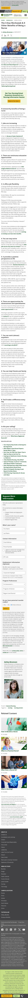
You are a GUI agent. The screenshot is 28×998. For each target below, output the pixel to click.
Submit (6, 608)
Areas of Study (5, 866)
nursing (10, 708)
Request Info (16, 11)
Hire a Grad (4, 844)
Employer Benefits (5, 917)
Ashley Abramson (8, 32)
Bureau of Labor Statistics (14, 136)
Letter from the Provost (7, 852)
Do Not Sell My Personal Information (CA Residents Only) (13, 925)
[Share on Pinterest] (8, 36)
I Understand (5, 8)
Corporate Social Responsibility (9, 842)
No (9, 605)
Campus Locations (7, 890)
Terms (2, 924)
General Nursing (10, 706)
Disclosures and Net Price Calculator (9, 922)
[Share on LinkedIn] (5, 36)
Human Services (5, 879)
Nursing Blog (9, 20)
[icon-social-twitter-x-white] (19, 929)
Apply (24, 11)
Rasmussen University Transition (9, 860)
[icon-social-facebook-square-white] (2, 929)
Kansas (3, 898)
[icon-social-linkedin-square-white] (11, 929)
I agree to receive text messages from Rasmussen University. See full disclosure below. (14, 551)
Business (3, 869)
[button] (25, 15)
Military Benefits (5, 914)
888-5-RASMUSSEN (7, 646)
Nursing (3, 884)
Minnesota (3, 900)
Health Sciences (5, 876)
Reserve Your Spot (13, 101)
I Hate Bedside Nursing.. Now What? (14, 460)
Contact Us (4, 834)
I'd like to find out (16, 605)
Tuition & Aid (5, 912)
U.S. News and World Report (9, 64)
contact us (5, 652)
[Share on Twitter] (11, 36)
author (5, 316)
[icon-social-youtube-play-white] (24, 929)
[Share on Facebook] (2, 36)
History (3, 847)
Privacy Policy (21, 922)
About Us (4, 832)
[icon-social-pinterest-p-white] (15, 929)
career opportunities (7, 309)
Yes (5, 605)
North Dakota (4, 903)
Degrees (3, 20)
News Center (4, 857)
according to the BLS (10, 345)
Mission (3, 854)
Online (2, 908)
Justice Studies (4, 881)
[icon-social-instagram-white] (6, 929)
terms (21, 650)
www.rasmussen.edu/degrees (8, 804)
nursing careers (18, 708)
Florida (3, 893)
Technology (4, 886)
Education (3, 874)
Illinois (2, 895)
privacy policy (15, 5)
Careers (3, 839)
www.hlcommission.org (15, 817)
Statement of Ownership (7, 862)
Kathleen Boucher (18, 264)
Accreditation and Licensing (8, 837)
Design (3, 871)
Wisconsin (3, 905)
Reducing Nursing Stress (8, 86)
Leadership (4, 849)
